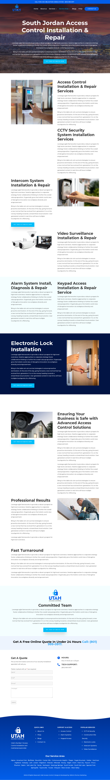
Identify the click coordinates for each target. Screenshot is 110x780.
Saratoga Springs (57, 765)
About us (43, 9)
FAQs (80, 9)
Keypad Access (66, 738)
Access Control (66, 731)
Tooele (50, 768)
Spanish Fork (90, 765)
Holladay (25, 763)
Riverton (17, 765)
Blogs (74, 9)
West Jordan (65, 768)
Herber (89, 760)
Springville (34, 768)
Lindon (35, 763)
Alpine (13, 760)
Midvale (50, 763)
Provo (93, 763)
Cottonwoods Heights (59, 760)
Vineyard (57, 768)
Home (36, 9)
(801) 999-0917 (69, 2)
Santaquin (46, 765)
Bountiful (38, 760)
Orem (74, 763)
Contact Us (92, 9)
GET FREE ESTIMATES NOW (55, 61)
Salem (23, 765)
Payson (87, 763)
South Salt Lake (79, 765)
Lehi (30, 763)
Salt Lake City (31, 765)
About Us (40, 731)
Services (52, 9)
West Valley (75, 768)
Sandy (39, 765)
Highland (18, 763)
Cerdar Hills (47, 760)
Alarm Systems (66, 735)
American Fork (21, 760)
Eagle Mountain (79, 760)
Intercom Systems (90, 745)
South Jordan (68, 765)
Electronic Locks (89, 742)
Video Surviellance (90, 749)
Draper (71, 760)
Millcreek (57, 763)
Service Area (63, 9)
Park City (81, 763)
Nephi (69, 763)
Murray (63, 763)
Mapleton (42, 763)
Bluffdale (31, 760)
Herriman (95, 760)
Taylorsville (43, 768)
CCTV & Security (89, 731)
